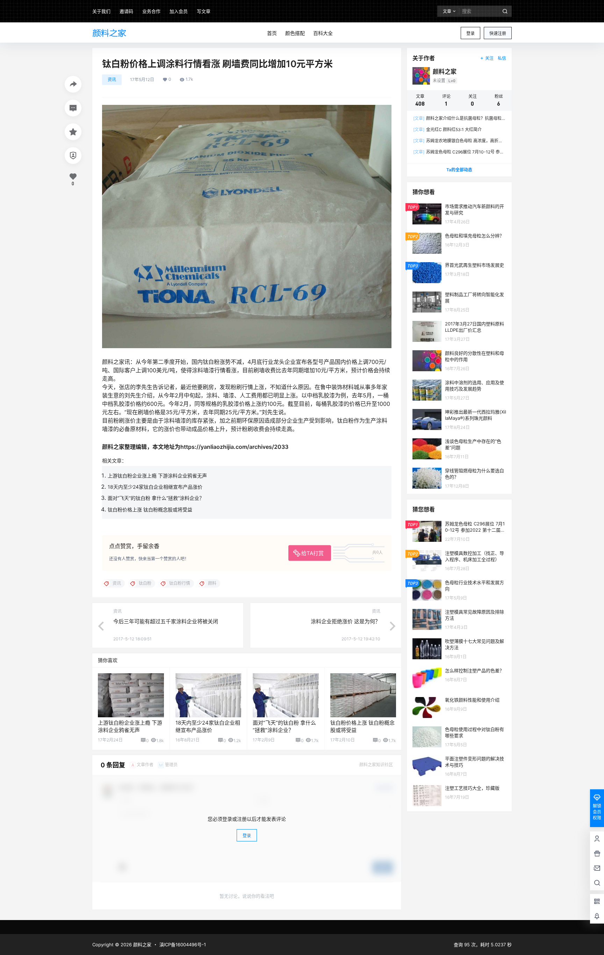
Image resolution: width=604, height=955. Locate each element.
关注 (489, 58)
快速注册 (497, 33)
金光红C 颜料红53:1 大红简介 (447, 129)
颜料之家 (141, 944)
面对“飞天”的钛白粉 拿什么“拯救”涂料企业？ (156, 498)
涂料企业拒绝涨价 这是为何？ (345, 621)
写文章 (203, 11)
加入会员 (179, 11)
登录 (470, 33)
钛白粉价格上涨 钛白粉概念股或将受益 (150, 509)
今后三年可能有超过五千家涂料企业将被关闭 (165, 621)
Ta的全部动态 (459, 169)
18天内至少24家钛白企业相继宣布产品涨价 (155, 487)
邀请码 (126, 11)
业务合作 (151, 11)
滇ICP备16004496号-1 (182, 944)
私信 (502, 58)
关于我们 (101, 11)
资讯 (112, 79)
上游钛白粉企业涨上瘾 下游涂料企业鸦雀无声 (157, 476)
